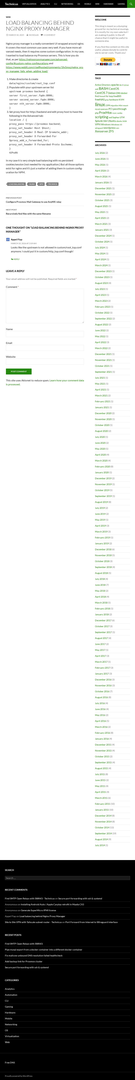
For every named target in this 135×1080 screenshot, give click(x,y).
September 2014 (103, 833)
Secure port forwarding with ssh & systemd (80, 898)
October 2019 (102, 490)
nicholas (34, 35)
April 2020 (100, 454)
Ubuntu (112, 120)
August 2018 (101, 573)
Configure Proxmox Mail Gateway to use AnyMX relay (33, 200)
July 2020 (100, 436)
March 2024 (101, 265)
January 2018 (102, 614)
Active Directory (103, 85)
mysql (97, 109)
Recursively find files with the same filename (28, 211)
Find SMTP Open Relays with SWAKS (24, 943)
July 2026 (100, 152)
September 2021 (103, 371)
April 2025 (100, 217)
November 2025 (103, 194)
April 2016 (100, 721)
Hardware (108, 4)
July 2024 (100, 247)
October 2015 (102, 756)
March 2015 (101, 797)
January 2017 (102, 673)
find (97, 96)
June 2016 (100, 709)
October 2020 (102, 425)
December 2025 (103, 188)
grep (107, 100)
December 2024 (103, 235)
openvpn (104, 109)
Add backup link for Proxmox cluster (23, 961)
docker (124, 93)
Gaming (121, 4)
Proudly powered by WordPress (18, 1076)
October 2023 (102, 277)
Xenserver (101, 131)
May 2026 (100, 164)
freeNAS (100, 99)
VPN (97, 124)
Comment (12, 286)
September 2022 (103, 318)
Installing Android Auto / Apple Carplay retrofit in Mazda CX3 (52, 904)
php (96, 113)
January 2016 (102, 738)
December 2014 (103, 815)
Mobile (87, 4)
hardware (113, 99)
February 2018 (102, 608)
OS (79, 4)
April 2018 (100, 596)
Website (10, 356)
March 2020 (101, 460)
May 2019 (100, 519)
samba (119, 113)
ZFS (111, 131)
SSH (105, 121)
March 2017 (101, 661)
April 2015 (100, 792)
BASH (103, 88)
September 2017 (103, 632)
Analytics (45, 4)
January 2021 (102, 407)
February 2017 (102, 667)
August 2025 (101, 206)
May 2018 (100, 590)
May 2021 (100, 383)
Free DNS (10, 1062)
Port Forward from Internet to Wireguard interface (91, 922)
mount (125, 105)
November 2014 (103, 821)
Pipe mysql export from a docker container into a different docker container (43, 949)
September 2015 (103, 762)
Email (9, 342)
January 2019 (102, 543)
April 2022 (100, 342)
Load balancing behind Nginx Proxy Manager (42, 916)
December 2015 (103, 744)
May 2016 (100, 715)
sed (110, 117)
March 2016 (101, 726)
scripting (101, 117)
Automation (11, 994)
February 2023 (102, 306)
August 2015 (101, 768)
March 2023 (101, 300)
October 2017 (102, 626)
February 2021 (102, 401)
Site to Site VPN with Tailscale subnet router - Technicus (33, 922)
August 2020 (101, 431)
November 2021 (103, 360)
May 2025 (100, 212)
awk (96, 89)
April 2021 (100, 389)
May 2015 (100, 786)
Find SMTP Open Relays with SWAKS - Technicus (30, 898)
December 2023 (103, 271)
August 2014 (101, 839)
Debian (112, 92)
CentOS (114, 88)
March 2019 (101, 531)
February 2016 (102, 732)
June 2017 (100, 644)
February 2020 (102, 466)
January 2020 (102, 472)
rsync (114, 113)
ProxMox (52, 184)
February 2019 (102, 537)
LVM (108, 105)
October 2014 (102, 827)
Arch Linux (124, 85)
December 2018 (103, 549)
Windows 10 (116, 124)
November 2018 (103, 555)
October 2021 (102, 365)
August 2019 (101, 502)
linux (100, 104)
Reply (17, 259)
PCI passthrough (117, 108)
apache (115, 84)
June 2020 (100, 442)
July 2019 (100, 507)
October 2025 (102, 200)
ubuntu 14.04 (121, 121)
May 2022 (100, 336)
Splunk (99, 120)
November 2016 (103, 685)
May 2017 (100, 649)
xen (117, 128)
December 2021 (103, 354)
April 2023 (100, 294)
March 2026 (101, 176)
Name (9, 329)
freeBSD (117, 96)
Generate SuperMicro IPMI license (38, 910)
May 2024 (100, 253)
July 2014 (100, 845)
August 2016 (101, 697)
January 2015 (102, 809)
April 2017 (100, 655)
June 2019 (100, 513)
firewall (102, 96)
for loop (109, 96)
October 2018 (102, 561)
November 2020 (103, 419)
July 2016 (100, 703)
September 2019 (103, 496)
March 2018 (101, 602)
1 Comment (49, 35)
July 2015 (100, 774)
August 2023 (101, 283)
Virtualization (29, 4)
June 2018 (100, 584)
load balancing (17, 184)
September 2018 (103, 567)
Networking (67, 4)
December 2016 (103, 679)
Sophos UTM (118, 117)
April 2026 (100, 170)
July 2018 (100, 578)
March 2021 (101, 395)
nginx (32, 184)
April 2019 (100, 525)
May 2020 (100, 448)
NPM (41, 184)
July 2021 (100, 377)
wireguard (99, 128)
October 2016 (102, 691)
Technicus (11, 4)
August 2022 (101, 324)
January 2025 (102, 229)
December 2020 (103, 413)
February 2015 (102, 803)
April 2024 (100, 259)
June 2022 (100, 330)
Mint (120, 105)
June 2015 (100, 780)
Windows (106, 124)
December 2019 (103, 478)
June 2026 (100, 158)
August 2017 (101, 638)
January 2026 (102, 182)
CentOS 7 (101, 93)
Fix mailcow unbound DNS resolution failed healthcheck (33, 955)
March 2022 (101, 348)
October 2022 (102, 312)
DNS (118, 93)
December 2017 (103, 620)
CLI (55, 4)
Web (97, 4)
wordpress (110, 127)
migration (114, 105)
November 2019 (103, 484)
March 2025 (101, 223)
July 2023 (100, 289)
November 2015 (103, 750)
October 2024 (102, 241)
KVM (121, 99)
